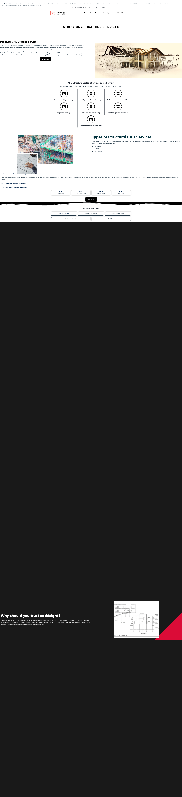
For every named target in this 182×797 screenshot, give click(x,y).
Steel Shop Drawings (64, 213)
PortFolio (86, 13)
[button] (91, 174)
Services (78, 13)
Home (71, 13)
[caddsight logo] (58, 13)
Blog (107, 13)
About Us (94, 13)
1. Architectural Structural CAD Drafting (14, 174)
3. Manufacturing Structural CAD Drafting (15, 187)
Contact (102, 13)
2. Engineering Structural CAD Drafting (14, 183)
